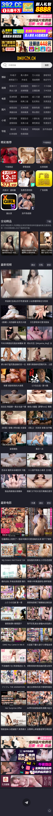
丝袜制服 (24, 90)
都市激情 (13, 118)
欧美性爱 (47, 96)
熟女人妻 (13, 90)
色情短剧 (24, 134)
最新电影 (6, 503)
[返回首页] (49, 810)
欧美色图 (36, 107)
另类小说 (24, 123)
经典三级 (24, 101)
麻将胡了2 (13, 79)
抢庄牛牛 (47, 79)
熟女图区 (36, 112)
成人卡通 (36, 96)
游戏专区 (47, 75)
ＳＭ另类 (47, 90)
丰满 (33, 503)
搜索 (47, 65)
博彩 (3, 77)
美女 (33, 265)
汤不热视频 (47, 129)
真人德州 (24, 75)
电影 (3, 98)
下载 (49, 221)
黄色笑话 (36, 123)
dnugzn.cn (26, 58)
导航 (3, 131)
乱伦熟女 (36, 101)
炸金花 (24, 79)
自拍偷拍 (24, 86)
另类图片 (47, 112)
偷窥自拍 (13, 107)
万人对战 (36, 75)
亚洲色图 (24, 107)
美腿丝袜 (13, 112)
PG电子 (13, 75)
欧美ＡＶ (36, 86)
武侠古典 (47, 118)
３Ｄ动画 (47, 86)
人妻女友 (36, 118)
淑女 (41, 503)
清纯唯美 (24, 112)
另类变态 (47, 101)
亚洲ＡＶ (13, 86)
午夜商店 (24, 129)
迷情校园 (13, 123)
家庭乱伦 (24, 118)
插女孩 (13, 129)
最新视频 (6, 265)
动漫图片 (47, 107)
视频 (3, 87)
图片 (3, 109)
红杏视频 (13, 134)
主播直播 (36, 90)
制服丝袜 (13, 101)
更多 (49, 265)
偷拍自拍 (24, 96)
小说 (3, 120)
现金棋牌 (36, 79)
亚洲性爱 (13, 96)
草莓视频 (36, 129)
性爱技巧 (47, 123)
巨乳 (41, 265)
